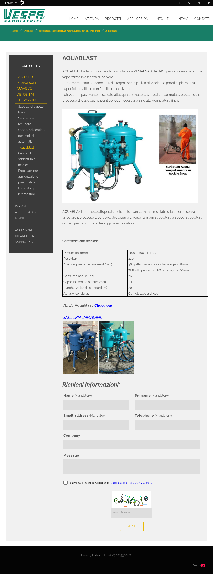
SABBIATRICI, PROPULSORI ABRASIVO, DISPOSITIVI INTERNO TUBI (27, 88)
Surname (143, 395)
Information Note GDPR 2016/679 (131, 482)
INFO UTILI (164, 18)
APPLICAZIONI (138, 18)
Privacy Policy (91, 555)
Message (71, 455)
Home (15, 30)
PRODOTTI (113, 18)
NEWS (183, 18)
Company (71, 435)
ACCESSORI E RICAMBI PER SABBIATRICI (25, 236)
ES (188, 3)
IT (179, 3)
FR (208, 3)
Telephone (144, 415)
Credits (197, 565)
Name (68, 395)
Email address (76, 415)
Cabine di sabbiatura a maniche (26, 159)
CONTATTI (202, 18)
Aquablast (27, 147)
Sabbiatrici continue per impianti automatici (32, 135)
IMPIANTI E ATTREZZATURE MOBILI (26, 212)
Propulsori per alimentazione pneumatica (28, 176)
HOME (74, 18)
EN (198, 3)
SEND (132, 526)
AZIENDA (92, 18)
